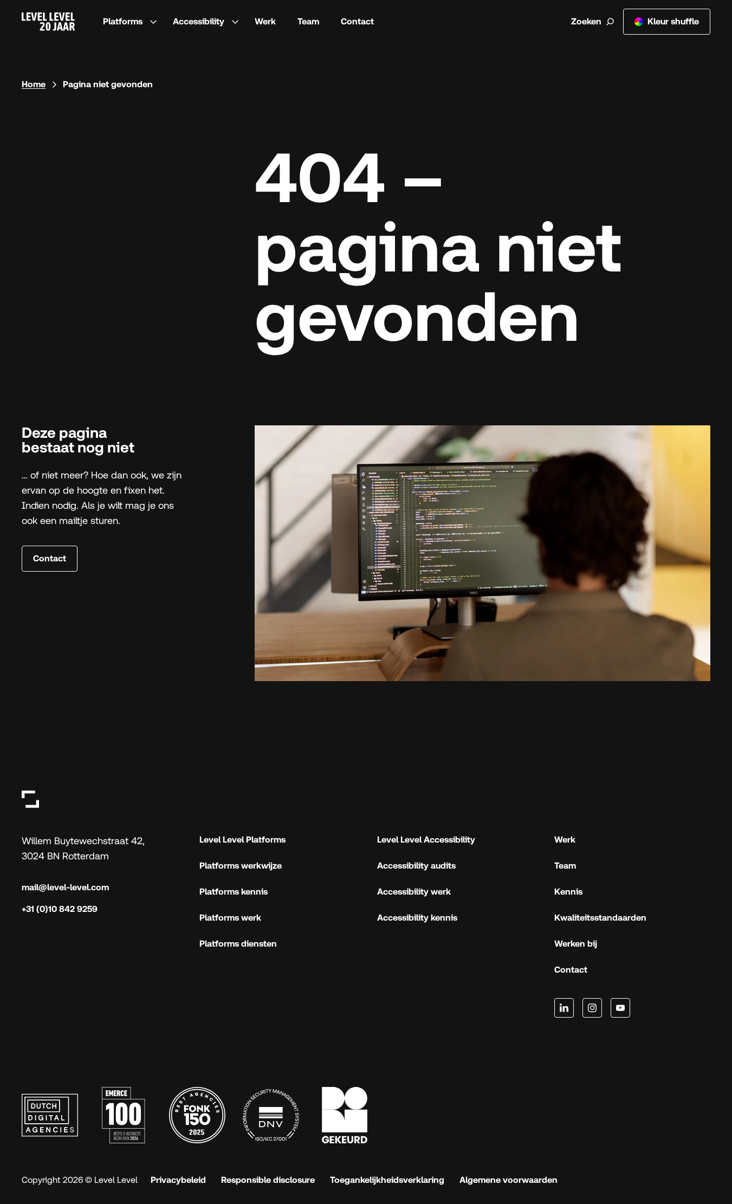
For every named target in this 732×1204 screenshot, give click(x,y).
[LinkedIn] (564, 1008)
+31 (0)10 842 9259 (60, 909)
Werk (265, 21)
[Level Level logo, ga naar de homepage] (30, 799)
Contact (357, 21)
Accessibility (198, 21)
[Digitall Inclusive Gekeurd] (344, 1115)
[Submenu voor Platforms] (153, 21)
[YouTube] (620, 1008)
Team (308, 21)
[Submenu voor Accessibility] (235, 21)
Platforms (122, 21)
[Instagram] (592, 1008)
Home (34, 84)
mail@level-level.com (65, 887)
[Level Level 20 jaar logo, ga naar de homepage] (48, 21)
